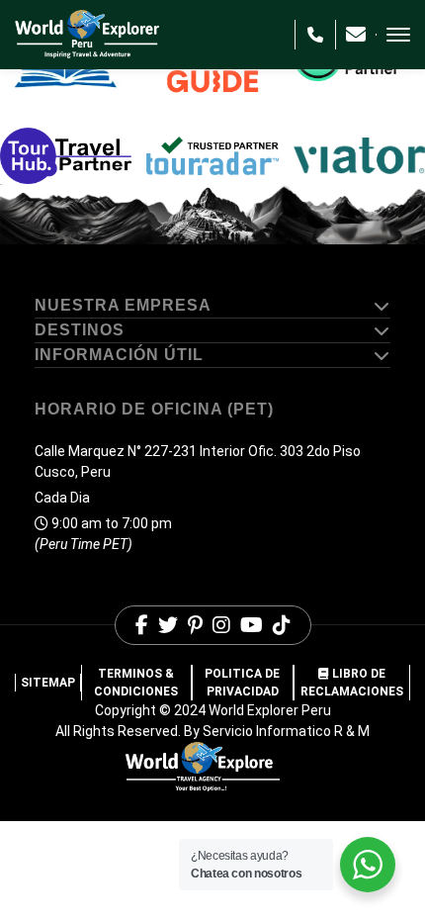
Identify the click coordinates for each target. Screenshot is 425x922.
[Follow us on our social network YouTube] (251, 625)
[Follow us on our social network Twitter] (168, 625)
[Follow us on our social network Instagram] (221, 625)
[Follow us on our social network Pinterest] (195, 625)
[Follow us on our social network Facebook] (141, 625)
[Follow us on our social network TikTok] (282, 625)
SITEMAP (48, 683)
